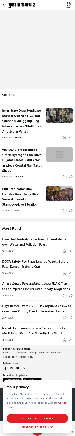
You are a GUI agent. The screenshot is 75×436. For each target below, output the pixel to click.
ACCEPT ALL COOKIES (37, 418)
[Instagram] (11, 368)
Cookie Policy (10, 356)
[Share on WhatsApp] (65, 137)
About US (8, 352)
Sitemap (32, 352)
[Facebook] (5, 368)
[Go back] (4, 5)
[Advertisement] (37, 49)
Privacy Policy (26, 356)
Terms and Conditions (50, 352)
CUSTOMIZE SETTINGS (37, 427)
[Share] (71, 137)
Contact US (20, 352)
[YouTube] (17, 368)
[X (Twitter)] (24, 368)
